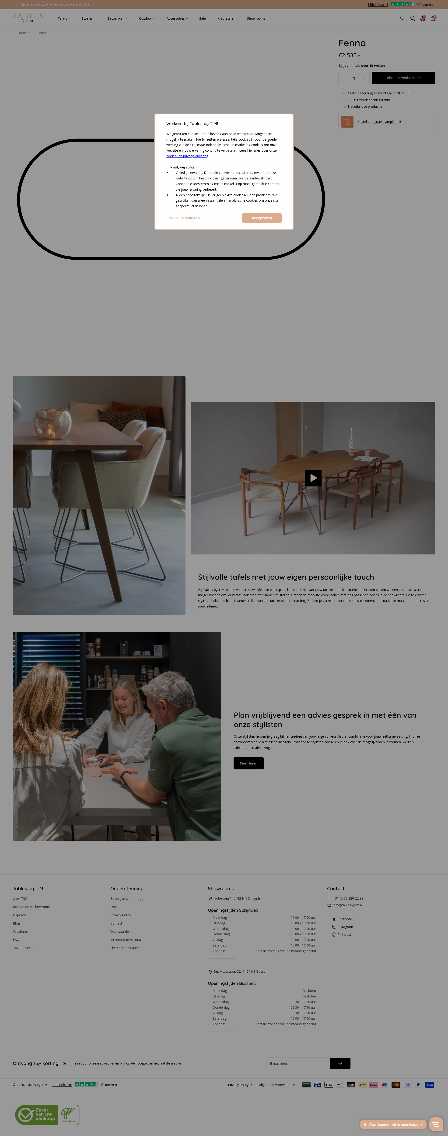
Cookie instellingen (183, 218)
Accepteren (262, 218)
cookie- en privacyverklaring (187, 156)
